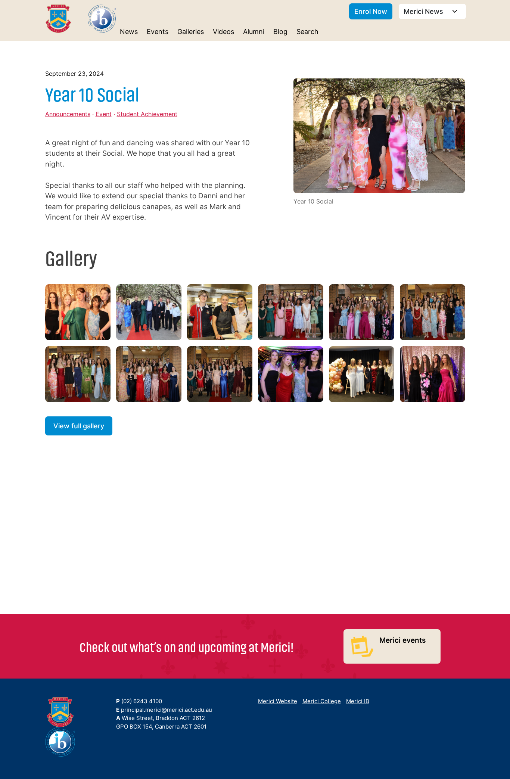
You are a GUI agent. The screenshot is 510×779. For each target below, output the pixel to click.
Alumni (253, 31)
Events (157, 31)
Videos (223, 31)
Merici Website (277, 701)
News (129, 31)
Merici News (424, 11)
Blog (280, 31)
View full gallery (78, 426)
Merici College (321, 701)
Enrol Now (370, 11)
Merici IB (357, 701)
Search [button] (307, 31)
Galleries (190, 31)
